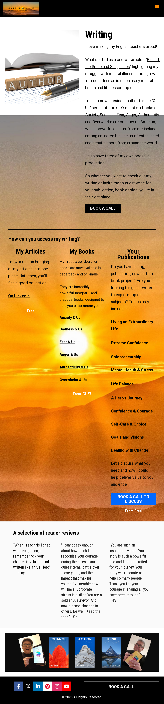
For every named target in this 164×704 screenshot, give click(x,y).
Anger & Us (69, 354)
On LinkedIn (19, 296)
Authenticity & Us (74, 367)
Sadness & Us (71, 329)
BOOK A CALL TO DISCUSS (133, 499)
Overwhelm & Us (73, 380)
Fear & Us (67, 342)
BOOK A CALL (103, 208)
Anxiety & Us (70, 317)
